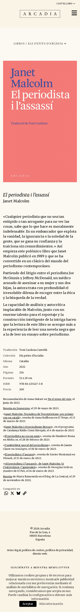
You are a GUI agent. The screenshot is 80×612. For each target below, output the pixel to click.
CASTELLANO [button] (64, 3)
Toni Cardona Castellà (33, 349)
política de (33, 550)
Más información (51, 604)
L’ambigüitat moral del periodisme (26, 445)
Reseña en (16, 408)
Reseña (7, 476)
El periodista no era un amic (22, 436)
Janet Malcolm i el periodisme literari (28, 426)
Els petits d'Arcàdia (31, 355)
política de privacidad (59, 550)
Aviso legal (14, 550)
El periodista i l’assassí (19, 454)
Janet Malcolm (16, 201)
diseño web (40, 553)
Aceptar (28, 604)
